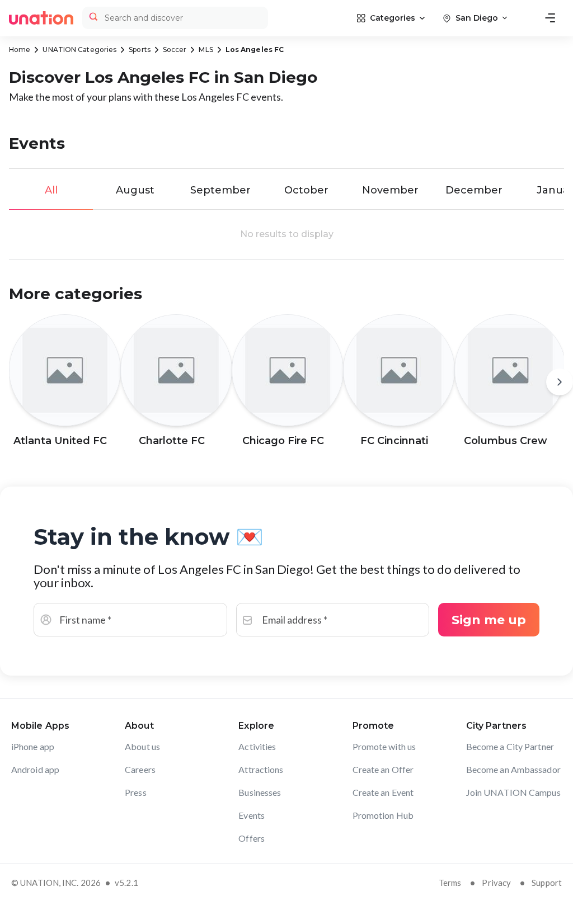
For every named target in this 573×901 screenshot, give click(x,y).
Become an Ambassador (513, 769)
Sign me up (489, 620)
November (390, 190)
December (473, 190)
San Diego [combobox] (476, 18)
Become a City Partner (510, 746)
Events (251, 815)
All (51, 190)
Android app (35, 769)
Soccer (175, 49)
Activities (257, 746)
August (135, 190)
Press (136, 792)
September (220, 190)
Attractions (260, 769)
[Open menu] (550, 18)
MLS (206, 49)
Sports (140, 49)
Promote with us (384, 746)
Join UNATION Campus (513, 792)
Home (19, 49)
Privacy (496, 883)
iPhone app (32, 746)
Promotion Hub (383, 815)
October (306, 190)
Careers (140, 769)
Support (547, 883)
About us (142, 746)
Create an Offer (383, 769)
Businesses (259, 792)
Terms (450, 883)
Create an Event (383, 792)
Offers (251, 838)
